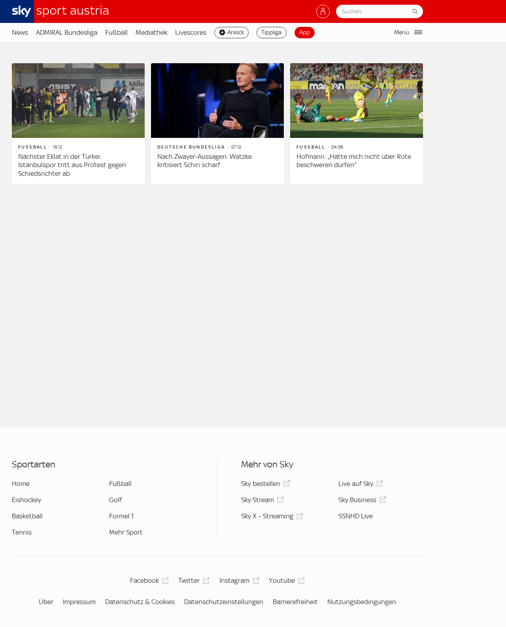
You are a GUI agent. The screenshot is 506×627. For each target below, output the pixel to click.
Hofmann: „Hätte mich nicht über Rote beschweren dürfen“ (353, 161)
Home (21, 484)
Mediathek (151, 32)
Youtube (282, 580)
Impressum (79, 602)
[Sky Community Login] (323, 11)
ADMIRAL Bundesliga (66, 32)
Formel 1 (121, 516)
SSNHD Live (355, 516)
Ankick (235, 32)
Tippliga (271, 32)
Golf (115, 500)
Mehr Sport (126, 532)
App (304, 32)
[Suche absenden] (415, 11)
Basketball (27, 516)
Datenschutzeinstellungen (223, 602)
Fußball (116, 32)
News (20, 32)
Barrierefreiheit (295, 602)
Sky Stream (257, 500)
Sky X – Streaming (267, 516)
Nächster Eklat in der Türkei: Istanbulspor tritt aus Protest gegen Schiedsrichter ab (72, 165)
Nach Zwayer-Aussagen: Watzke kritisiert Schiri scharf (204, 161)
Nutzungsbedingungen (361, 602)
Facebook (144, 580)
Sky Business (357, 500)
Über (46, 602)
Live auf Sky (355, 484)
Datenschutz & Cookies (140, 602)
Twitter (189, 580)
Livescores (190, 32)
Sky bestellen (260, 484)
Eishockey (26, 500)
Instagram (234, 580)
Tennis (22, 532)
